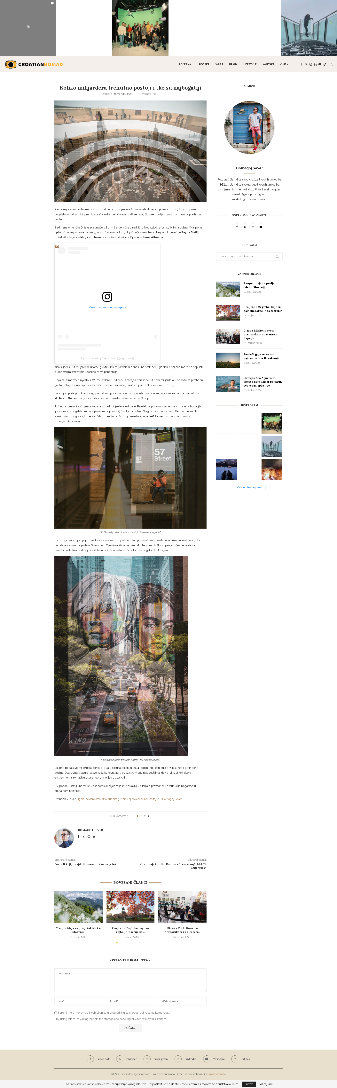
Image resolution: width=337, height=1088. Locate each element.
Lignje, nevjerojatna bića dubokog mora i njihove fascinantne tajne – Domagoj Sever (129, 799)
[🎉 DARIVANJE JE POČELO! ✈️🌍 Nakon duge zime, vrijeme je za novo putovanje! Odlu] (84, 28)
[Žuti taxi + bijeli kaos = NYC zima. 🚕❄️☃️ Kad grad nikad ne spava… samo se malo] (249, 469)
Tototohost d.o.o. (217, 1074)
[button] (59, 917)
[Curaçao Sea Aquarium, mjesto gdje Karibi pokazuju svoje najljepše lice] (228, 384)
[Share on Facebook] (145, 816)
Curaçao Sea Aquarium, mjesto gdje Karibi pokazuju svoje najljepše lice (263, 381)
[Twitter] (306, 64)
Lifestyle (250, 64)
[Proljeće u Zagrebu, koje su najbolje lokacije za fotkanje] (130, 907)
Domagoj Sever (122, 93)
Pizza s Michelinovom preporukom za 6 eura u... (182, 930)
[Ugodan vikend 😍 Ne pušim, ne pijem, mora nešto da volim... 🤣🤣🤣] (272, 469)
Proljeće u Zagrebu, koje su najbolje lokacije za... (130, 930)
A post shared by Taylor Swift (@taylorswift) (107, 358)
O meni (284, 64)
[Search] (331, 64)
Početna (185, 64)
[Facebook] (302, 64)
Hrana (233, 64)
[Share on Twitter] (148, 816)
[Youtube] (319, 64)
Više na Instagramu (249, 487)
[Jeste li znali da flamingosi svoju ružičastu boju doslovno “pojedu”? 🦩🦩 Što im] (253, 28)
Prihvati (249, 1084)
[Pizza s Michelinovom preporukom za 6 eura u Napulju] (182, 907)
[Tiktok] (324, 64)
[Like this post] (140, 816)
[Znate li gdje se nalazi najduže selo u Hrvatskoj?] (228, 360)
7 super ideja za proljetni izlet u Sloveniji (78, 930)
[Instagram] (311, 64)
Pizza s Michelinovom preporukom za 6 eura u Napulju (260, 334)
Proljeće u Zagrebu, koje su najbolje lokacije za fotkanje (263, 309)
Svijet (219, 64)
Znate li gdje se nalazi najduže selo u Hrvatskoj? (261, 356)
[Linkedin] (315, 64)
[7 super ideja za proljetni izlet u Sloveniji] (78, 907)
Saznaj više (266, 1084)
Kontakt (268, 64)
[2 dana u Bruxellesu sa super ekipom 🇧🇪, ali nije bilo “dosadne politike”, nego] (140, 28)
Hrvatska (203, 64)
